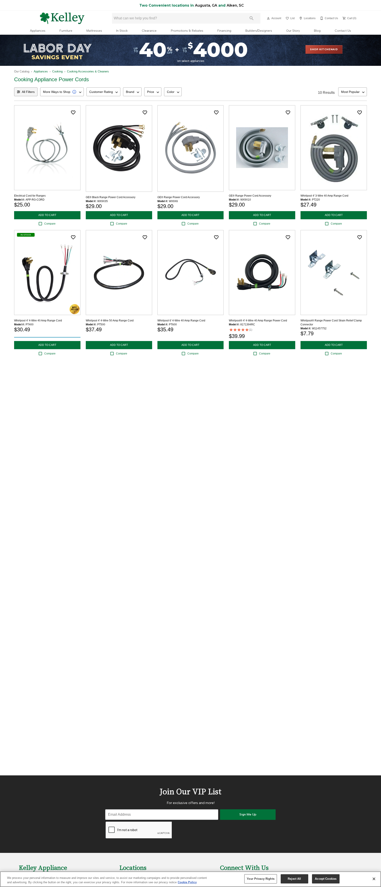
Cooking (57, 71)
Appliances (37, 30)
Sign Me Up (247, 814)
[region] (190, 879)
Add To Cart (47, 215)
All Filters (28, 92)
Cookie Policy (187, 882)
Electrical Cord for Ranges (30, 195)
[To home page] (62, 18)
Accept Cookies (325, 878)
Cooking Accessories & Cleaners (88, 71)
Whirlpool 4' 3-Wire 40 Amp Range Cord (324, 195)
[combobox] (62, 91)
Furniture (66, 30)
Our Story (293, 30)
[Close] (374, 879)
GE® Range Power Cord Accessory (178, 197)
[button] (268, 18)
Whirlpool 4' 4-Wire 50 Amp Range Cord (110, 320)
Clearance (149, 30)
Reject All (294, 878)
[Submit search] (252, 18)
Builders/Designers (258, 30)
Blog (317, 30)
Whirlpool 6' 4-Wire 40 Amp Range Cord (181, 320)
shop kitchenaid (324, 49)
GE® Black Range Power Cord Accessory (110, 197)
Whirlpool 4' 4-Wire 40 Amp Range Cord (38, 320)
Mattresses (94, 30)
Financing (224, 30)
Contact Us (343, 30)
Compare (50, 223)
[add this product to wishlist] (73, 112)
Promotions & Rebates (187, 30)
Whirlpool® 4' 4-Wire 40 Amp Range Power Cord (258, 320)
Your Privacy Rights (260, 878)
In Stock (122, 30)
